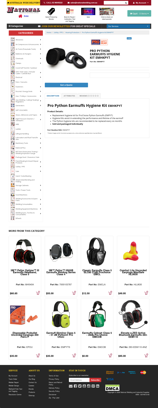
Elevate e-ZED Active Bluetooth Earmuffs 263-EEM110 (133, 334)
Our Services (113, 26)
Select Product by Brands (51, 18)
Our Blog (32, 379)
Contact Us (33, 382)
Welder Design (14, 385)
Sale (88, 17)
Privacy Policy (54, 379)
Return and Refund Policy (55, 383)
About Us (32, 375)
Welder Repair (14, 382)
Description (53, 95)
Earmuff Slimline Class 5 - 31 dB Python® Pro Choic (60, 334)
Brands (31, 389)
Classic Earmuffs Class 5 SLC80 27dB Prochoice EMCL (97, 272)
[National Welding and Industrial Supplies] (23, 10)
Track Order (13, 379)
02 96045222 (54, 2)
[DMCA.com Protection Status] (112, 387)
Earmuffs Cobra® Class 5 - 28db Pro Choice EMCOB (97, 334)
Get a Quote (66, 85)
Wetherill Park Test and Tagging (15, 390)
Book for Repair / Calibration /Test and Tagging (69, 19)
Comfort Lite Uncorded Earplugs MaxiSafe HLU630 (133, 272)
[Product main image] (66, 59)
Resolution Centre (15, 394)
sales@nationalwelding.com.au (83, 2)
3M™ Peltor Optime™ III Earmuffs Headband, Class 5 (25, 272)
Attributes (69, 95)
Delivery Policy (54, 388)
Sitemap (32, 395)
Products (32, 392)
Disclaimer (52, 394)
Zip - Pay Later (54, 397)
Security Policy (54, 391)
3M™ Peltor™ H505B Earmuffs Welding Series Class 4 (61, 272)
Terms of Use (53, 375)
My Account (141, 2)
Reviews (84, 95)
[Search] (126, 3)
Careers (31, 385)
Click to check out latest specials (107, 18)
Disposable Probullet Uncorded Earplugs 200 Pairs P (25, 334)
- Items (140, 13)
